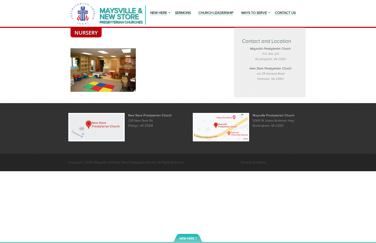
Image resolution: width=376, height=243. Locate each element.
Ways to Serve (254, 13)
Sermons (183, 13)
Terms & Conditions (253, 162)
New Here (158, 13)
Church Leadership (215, 13)
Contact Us (285, 13)
